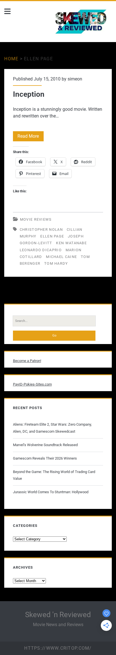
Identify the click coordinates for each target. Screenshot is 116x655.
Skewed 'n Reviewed (58, 614)
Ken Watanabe (71, 243)
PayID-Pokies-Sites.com (32, 384)
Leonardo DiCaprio (41, 250)
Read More (30, 136)
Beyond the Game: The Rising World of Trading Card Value (54, 475)
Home (11, 58)
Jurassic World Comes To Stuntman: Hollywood (50, 492)
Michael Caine (61, 257)
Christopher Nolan (41, 229)
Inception (28, 94)
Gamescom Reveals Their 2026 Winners (45, 458)
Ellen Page (52, 236)
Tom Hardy (56, 263)
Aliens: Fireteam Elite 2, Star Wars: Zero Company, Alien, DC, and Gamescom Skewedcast (52, 427)
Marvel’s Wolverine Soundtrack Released (45, 445)
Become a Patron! (27, 361)
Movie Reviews (36, 219)
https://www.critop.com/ (58, 648)
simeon (75, 79)
